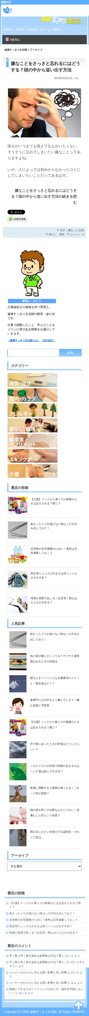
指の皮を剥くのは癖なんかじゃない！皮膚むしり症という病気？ (54, 812)
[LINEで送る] (17, 219)
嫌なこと (73, 230)
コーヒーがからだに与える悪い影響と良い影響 (38, 972)
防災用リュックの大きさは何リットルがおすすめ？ (40, 926)
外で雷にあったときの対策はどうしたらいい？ (54, 746)
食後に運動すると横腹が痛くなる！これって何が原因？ (54, 790)
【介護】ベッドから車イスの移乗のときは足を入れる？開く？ (54, 724)
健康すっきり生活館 (33, 9)
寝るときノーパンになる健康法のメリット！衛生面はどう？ (54, 680)
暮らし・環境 (56, 234)
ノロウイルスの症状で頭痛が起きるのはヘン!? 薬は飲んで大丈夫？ (54, 768)
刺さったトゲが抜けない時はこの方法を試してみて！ (54, 636)
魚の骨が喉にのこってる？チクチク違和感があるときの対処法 (54, 658)
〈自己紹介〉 (48, 340)
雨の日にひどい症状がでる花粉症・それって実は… (54, 834)
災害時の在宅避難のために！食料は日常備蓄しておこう (43, 919)
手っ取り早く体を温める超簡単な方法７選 (35, 955)
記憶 (81, 230)
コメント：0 (77, 234)
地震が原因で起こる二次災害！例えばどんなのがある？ (43, 932)
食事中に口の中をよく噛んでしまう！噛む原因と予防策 (54, 702)
